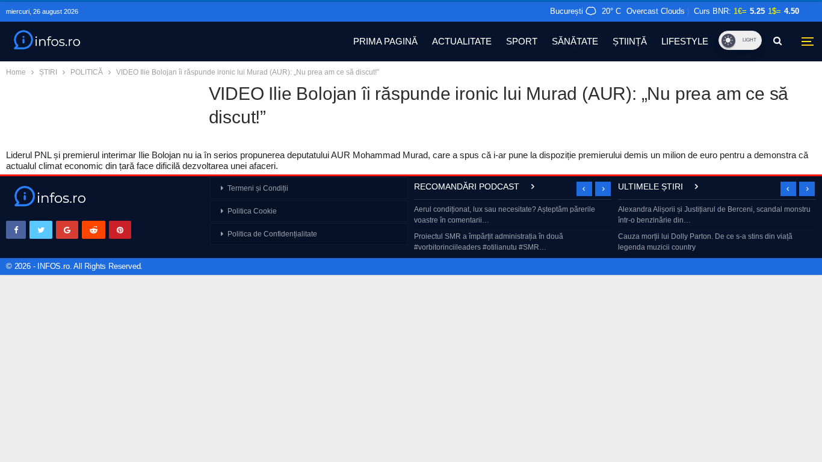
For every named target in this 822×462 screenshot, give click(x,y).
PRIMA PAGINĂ (385, 41)
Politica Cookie (252, 211)
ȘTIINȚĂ (630, 41)
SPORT (521, 41)
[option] (513, 229)
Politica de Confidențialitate (272, 234)
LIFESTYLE (684, 41)
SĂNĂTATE (575, 41)
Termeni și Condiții (257, 188)
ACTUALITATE (462, 41)
